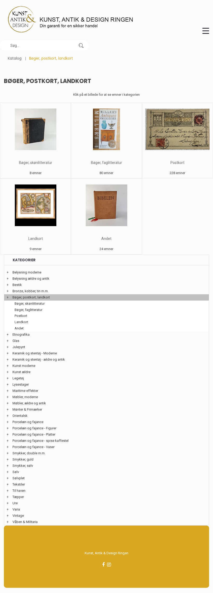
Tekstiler (18, 484)
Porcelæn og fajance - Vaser (33, 447)
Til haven (18, 491)
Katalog (15, 58)
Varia (16, 509)
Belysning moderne (26, 272)
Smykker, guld (23, 459)
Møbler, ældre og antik (29, 403)
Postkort (177, 163)
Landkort (35, 239)
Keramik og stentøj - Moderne (34, 353)
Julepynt (18, 347)
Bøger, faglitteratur (106, 163)
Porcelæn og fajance (27, 422)
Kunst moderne (23, 366)
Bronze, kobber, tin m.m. (30, 291)
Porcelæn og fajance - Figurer (34, 428)
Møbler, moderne (25, 397)
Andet (106, 239)
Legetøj (18, 378)
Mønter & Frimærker (27, 409)
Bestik (17, 285)
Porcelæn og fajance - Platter (33, 434)
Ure (15, 503)
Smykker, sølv (22, 466)
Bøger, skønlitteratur (35, 163)
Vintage (18, 516)
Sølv (15, 472)
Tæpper (18, 497)
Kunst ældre (21, 372)
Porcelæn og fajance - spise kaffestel (40, 441)
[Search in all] (81, 45)
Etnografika (21, 334)
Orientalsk (20, 416)
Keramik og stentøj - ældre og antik (38, 359)
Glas (15, 341)
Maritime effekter (25, 391)
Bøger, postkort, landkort (31, 297)
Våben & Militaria (25, 522)
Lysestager (20, 384)
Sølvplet (18, 478)
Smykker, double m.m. (28, 453)
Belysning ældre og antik (30, 278)
